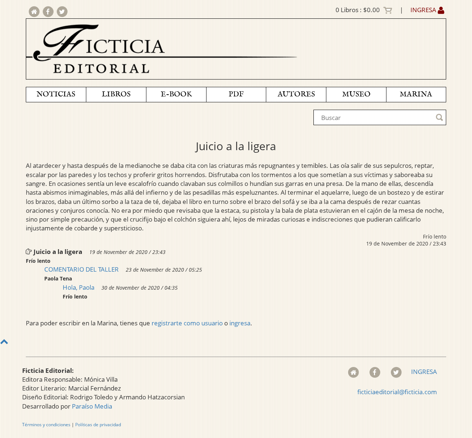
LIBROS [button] (116, 94)
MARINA (416, 94)
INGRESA (424, 10)
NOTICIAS (56, 94)
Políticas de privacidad (98, 424)
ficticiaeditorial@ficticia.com (397, 392)
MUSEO (356, 94)
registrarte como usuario (187, 323)
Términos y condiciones (46, 424)
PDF (236, 94)
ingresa (239, 323)
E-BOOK (176, 94)
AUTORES (296, 94)
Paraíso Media (92, 406)
